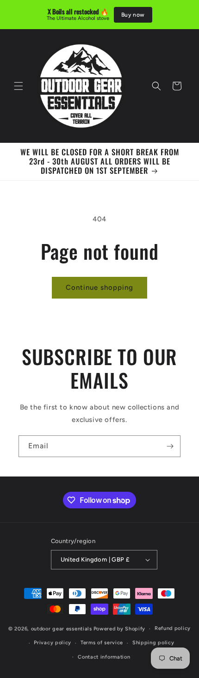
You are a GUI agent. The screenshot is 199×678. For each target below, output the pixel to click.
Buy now (133, 15)
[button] (18, 86)
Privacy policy (52, 643)
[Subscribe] (170, 446)
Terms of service (102, 643)
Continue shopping (99, 287)
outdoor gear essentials (61, 629)
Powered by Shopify (119, 629)
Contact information (104, 657)
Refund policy (173, 628)
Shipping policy (153, 643)
